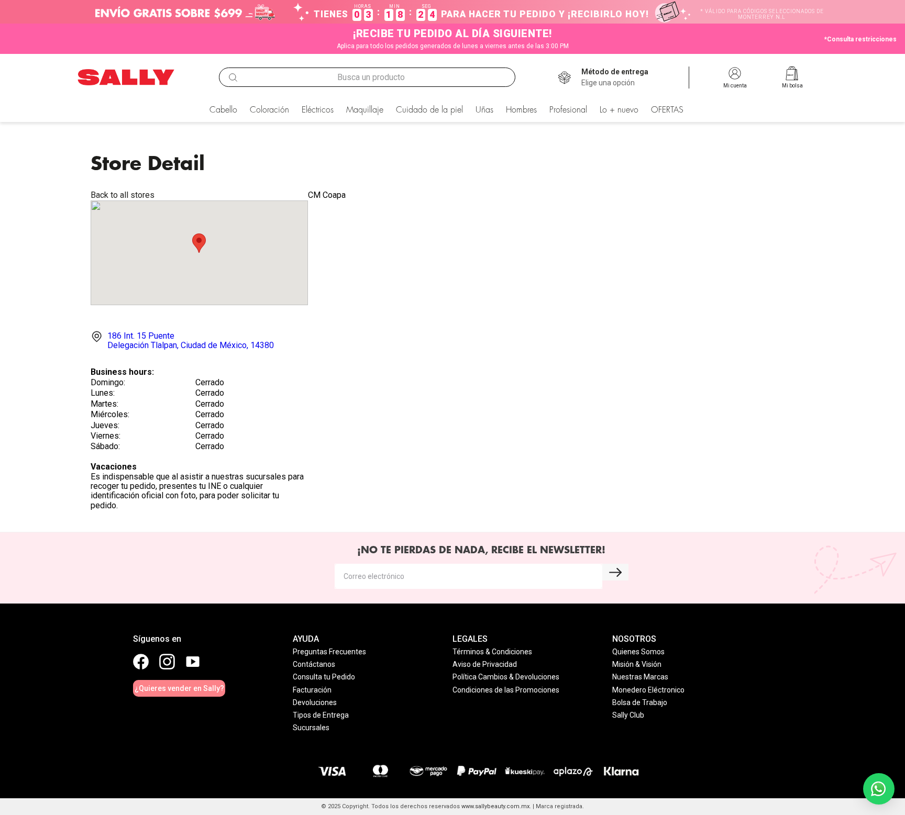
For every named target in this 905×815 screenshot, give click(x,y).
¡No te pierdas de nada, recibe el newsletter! (481, 550)
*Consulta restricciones (860, 39)
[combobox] (367, 77)
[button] (614, 77)
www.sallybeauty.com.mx (495, 806)
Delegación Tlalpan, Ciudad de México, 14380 (190, 340)
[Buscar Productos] (233, 77)
